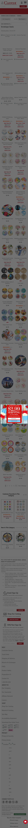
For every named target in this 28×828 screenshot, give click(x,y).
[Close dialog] (27, 405)
